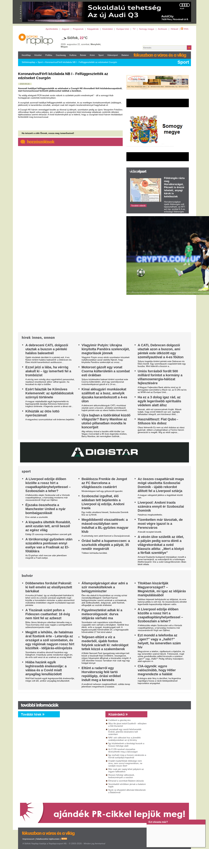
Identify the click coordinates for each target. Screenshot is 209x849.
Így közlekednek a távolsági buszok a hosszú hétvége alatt (126, 744)
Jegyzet (65, 29)
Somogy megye (146, 29)
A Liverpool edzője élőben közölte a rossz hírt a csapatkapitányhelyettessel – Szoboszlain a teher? (48, 485)
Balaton (125, 55)
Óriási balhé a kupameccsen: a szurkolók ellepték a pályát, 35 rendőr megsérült (106, 545)
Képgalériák (93, 29)
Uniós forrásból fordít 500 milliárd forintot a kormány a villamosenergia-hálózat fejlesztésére (160, 377)
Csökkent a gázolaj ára (119, 720)
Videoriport (112, 55)
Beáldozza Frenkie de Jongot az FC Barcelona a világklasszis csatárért (104, 483)
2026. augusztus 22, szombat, (81, 45)
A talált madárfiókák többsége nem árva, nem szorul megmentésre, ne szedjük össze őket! (125, 763)
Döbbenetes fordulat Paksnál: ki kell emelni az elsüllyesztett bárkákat (48, 587)
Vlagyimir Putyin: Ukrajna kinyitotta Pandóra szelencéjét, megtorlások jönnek (106, 349)
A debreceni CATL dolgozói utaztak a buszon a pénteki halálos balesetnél (46, 349)
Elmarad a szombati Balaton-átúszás (126, 781)
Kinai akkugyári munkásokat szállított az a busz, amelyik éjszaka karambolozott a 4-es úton (104, 395)
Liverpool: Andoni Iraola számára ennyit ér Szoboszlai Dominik (161, 506)
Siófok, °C (77, 38)
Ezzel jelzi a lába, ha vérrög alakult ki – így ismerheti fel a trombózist (48, 371)
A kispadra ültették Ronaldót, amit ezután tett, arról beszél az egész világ (48, 526)
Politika (48, 55)
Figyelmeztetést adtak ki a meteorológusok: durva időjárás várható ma (102, 614)
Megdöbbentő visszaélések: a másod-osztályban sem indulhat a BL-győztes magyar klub (105, 525)
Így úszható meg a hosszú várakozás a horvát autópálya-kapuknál (127, 756)
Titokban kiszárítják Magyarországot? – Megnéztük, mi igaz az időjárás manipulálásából (162, 589)
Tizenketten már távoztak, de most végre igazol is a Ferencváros (160, 524)
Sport (101, 55)
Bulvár (83, 55)
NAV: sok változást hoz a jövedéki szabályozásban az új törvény (124, 738)
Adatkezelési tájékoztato (48, 839)
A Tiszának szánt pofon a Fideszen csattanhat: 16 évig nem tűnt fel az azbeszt (47, 614)
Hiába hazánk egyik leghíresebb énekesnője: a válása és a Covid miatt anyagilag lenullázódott (46, 668)
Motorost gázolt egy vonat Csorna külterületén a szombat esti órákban (106, 371)
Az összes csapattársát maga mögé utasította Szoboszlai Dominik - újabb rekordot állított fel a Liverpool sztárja (161, 485)
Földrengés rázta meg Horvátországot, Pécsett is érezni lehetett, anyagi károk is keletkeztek (174, 187)
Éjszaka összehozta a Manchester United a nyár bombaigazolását (45, 509)
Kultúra (72, 55)
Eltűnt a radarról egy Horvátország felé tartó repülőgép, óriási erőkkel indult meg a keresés (101, 674)
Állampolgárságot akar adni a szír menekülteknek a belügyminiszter (105, 587)
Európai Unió (122, 29)
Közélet (38, 55)
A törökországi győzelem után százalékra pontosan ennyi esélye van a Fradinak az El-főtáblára (48, 545)
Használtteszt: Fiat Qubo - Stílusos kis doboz (158, 421)
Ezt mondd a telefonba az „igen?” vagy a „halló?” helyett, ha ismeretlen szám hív (159, 641)
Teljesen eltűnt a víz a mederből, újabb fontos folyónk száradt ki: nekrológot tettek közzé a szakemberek (105, 643)
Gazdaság (61, 55)
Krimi (92, 55)
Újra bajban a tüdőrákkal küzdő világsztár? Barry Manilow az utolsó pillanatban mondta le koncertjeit (106, 421)
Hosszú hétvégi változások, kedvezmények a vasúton (121, 776)
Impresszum (28, 839)
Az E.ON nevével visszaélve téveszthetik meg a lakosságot (123, 750)
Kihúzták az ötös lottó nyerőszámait (42, 413)
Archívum (162, 29)
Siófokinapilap (28, 62)
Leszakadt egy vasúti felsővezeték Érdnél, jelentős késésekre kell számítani (124, 731)
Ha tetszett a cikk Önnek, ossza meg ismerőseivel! (48, 133)
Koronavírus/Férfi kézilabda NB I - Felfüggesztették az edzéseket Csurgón (81, 62)
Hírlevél (174, 29)
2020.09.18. (25, 84)
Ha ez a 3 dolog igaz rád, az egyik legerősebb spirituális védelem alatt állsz (159, 401)
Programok (78, 29)
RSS (186, 29)
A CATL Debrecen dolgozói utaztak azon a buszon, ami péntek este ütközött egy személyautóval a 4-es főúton (160, 351)
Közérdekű (107, 29)
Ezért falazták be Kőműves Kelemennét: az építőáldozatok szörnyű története (49, 393)
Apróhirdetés (52, 29)
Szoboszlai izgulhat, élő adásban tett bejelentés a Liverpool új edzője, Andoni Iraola (103, 502)
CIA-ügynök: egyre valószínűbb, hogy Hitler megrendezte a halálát (157, 670)
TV (134, 29)
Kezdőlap (26, 55)
